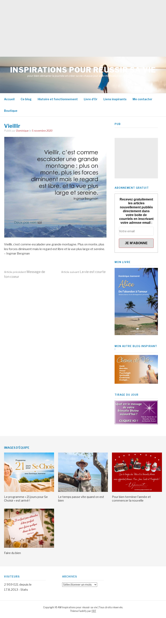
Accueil (9, 99)
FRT (94, 611)
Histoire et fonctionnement (58, 99)
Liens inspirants (115, 99)
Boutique (10, 110)
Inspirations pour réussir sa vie (83, 69)
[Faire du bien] (29, 547)
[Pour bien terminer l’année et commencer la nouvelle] (137, 491)
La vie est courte (83, 272)
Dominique (22, 130)
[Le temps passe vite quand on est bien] (83, 491)
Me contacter (142, 99)
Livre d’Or (90, 99)
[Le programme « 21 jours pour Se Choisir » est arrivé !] (29, 491)
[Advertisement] (83, 28)
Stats (24, 589)
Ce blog (26, 99)
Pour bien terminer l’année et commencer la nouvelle (131, 498)
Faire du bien (12, 553)
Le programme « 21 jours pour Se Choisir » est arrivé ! (26, 498)
